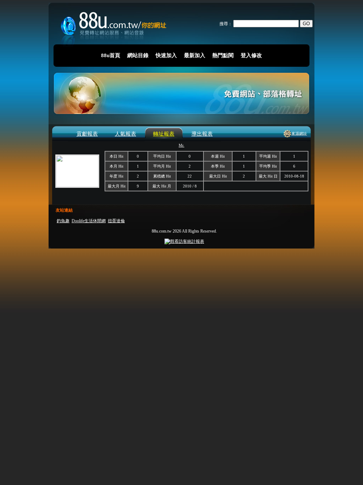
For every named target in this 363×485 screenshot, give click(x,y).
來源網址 (299, 133)
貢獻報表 (87, 134)
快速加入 (166, 55)
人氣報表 (125, 134)
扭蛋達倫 (116, 220)
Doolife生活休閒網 (89, 220)
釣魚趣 (63, 220)
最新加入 (194, 55)
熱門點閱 (223, 55)
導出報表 (202, 134)
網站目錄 (138, 55)
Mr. (181, 145)
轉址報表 (163, 134)
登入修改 (251, 55)
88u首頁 (110, 55)
